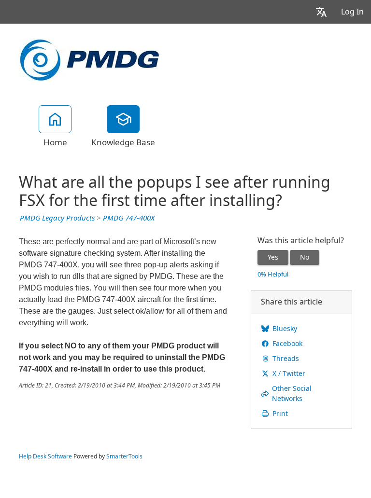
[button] (321, 12)
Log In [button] (352, 11)
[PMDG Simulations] (89, 59)
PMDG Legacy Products (57, 218)
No (304, 257)
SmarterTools (124, 456)
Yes (273, 257)
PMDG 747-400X (129, 218)
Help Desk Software (45, 456)
